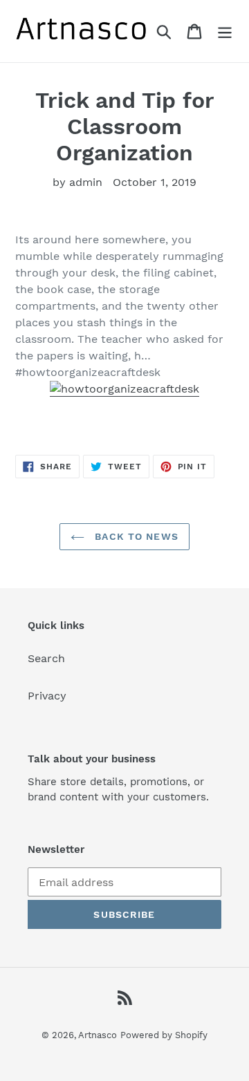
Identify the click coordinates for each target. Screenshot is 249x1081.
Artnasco (97, 1035)
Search (46, 658)
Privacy (47, 695)
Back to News (134, 536)
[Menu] (225, 31)
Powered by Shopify (164, 1035)
